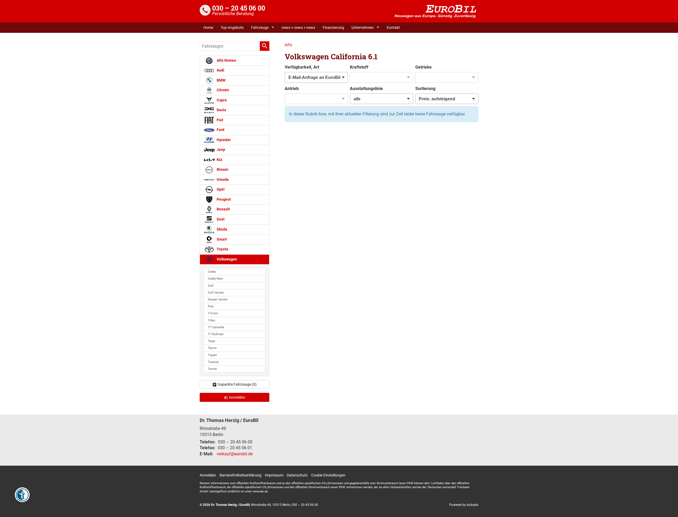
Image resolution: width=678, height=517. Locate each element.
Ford (220, 130)
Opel (220, 189)
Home (208, 27)
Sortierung (425, 88)
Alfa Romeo (226, 60)
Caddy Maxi (215, 278)
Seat (220, 219)
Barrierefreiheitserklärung (240, 475)
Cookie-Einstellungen (328, 475)
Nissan (222, 169)
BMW (220, 80)
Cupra (221, 100)
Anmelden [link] (237, 397)
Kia (219, 160)
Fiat (219, 120)
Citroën (222, 90)
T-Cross (213, 313)
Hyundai (223, 140)
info (288, 44)
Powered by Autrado (463, 505)
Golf (210, 285)
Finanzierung (333, 27)
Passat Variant (218, 299)
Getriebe (423, 67)
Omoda (222, 179)
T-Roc (211, 320)
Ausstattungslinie (366, 88)
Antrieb (292, 88)
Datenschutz (297, 475)
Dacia (221, 110)
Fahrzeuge (260, 27)
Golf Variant (216, 292)
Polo (211, 306)
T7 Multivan (216, 334)
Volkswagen (226, 259)
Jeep (220, 149)
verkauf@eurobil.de (235, 453)
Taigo (211, 341)
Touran (212, 369)
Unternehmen (362, 27)
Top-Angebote (232, 27)
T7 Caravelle (216, 327)
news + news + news (298, 27)
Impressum (274, 475)
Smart (221, 239)
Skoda (221, 229)
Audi (220, 70)
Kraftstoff (359, 67)
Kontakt (393, 27)
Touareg (213, 362)
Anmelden (208, 475)
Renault (223, 209)
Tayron (212, 348)
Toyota (222, 249)
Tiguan (212, 355)
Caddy (212, 271)
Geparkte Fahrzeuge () (237, 384)
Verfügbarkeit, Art (302, 67)
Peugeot (223, 199)
